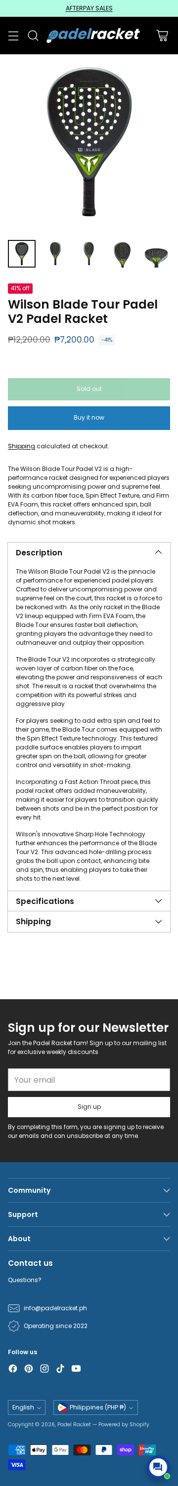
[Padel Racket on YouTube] (76, 1370)
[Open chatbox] (158, 1467)
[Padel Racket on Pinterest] (29, 1370)
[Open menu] (13, 36)
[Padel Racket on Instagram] (44, 1370)
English (23, 1407)
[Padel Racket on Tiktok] (60, 1370)
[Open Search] (33, 36)
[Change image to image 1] (22, 254)
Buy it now (89, 417)
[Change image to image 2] (55, 254)
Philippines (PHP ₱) (98, 1407)
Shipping (21, 446)
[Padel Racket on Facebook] (13, 1370)
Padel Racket (74, 1424)
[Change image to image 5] (156, 254)
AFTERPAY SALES (89, 8)
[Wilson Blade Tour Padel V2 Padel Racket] (89, 143)
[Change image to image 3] (89, 254)
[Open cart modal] (162, 36)
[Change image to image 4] (122, 254)
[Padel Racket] (92, 35)
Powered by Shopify (123, 1424)
